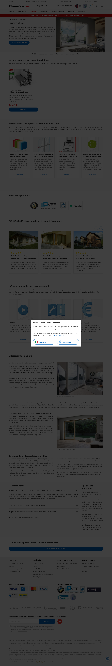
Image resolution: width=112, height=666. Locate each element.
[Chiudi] (77, 323)
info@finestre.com (58, 335)
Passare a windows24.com (67, 341)
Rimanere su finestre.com (42, 341)
